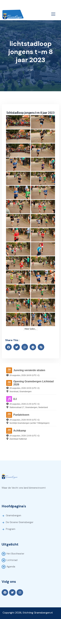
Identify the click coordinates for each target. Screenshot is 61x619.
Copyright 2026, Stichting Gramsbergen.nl (28, 612)
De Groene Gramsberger (19, 522)
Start (31, 70)
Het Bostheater (15, 553)
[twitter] (16, 347)
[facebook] (8, 347)
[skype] (41, 347)
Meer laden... (30, 329)
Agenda (11, 566)
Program (10, 529)
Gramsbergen (13, 515)
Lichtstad (12, 560)
